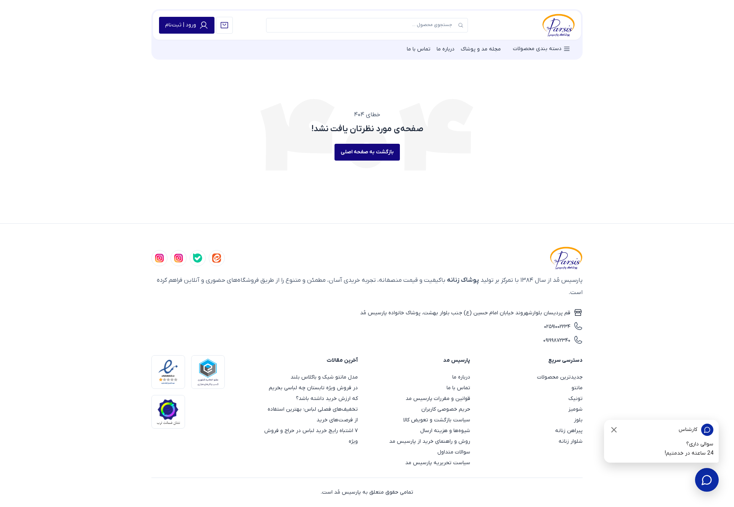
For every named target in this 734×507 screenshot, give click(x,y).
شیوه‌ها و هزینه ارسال (445, 430)
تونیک (575, 398)
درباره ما (446, 49)
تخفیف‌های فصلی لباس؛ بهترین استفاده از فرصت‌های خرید (313, 415)
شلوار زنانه (571, 441)
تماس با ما (418, 49)
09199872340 (556, 340)
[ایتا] (217, 258)
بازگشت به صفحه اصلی (367, 152)
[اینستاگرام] (159, 258)
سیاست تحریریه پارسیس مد (437, 462)
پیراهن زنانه (569, 430)
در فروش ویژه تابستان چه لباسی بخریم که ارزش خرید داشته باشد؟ (313, 393)
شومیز (575, 409)
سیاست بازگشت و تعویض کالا (436, 420)
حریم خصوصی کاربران (445, 409)
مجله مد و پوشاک (481, 49)
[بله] (198, 258)
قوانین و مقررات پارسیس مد (438, 398)
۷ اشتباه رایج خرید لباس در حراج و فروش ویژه (311, 436)
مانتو (577, 388)
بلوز (578, 420)
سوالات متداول (453, 452)
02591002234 (557, 326)
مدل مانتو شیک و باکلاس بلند (324, 377)
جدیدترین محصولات (560, 377)
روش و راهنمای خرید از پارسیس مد (429, 441)
